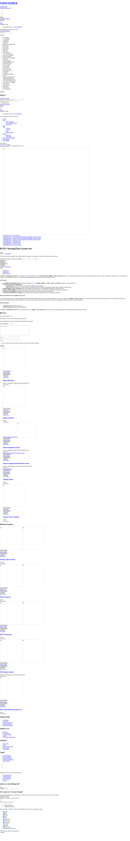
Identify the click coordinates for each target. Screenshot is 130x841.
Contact (8, 129)
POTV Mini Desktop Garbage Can (11, 709)
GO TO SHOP (18, 27)
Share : (1, 268)
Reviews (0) (6, 272)
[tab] (66, 270)
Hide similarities (8, 805)
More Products (6, 273)
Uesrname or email (4, 99)
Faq (7, 131)
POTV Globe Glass (6, 634)
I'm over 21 (3, 796)
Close (1, 23)
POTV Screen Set (5, 597)
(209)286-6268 (3, 6)
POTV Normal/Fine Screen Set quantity (11, 259)
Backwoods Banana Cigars (11, 447)
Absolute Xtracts (8, 479)
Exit (8, 796)
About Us (8, 128)
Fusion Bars (9, 124)
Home (1, 146)
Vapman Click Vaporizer (7, 559)
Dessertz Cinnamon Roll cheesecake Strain (16, 463)
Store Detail (9, 136)
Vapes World (8, 253)
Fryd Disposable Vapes (11, 123)
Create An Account (4, 98)
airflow (33, 285)
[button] (65, 21)
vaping (29, 277)
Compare (3, 265)
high (72, 276)
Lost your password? (5, 104)
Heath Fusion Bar (8, 418)
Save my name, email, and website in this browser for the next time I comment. (20, 343)
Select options (6, 373)
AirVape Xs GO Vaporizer (11, 517)
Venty (58, 283)
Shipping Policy (10, 132)
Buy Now (3, 262)
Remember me (5, 103)
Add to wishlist (4, 263)
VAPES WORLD (8, 3)
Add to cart (3, 260)
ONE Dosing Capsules (7, 672)
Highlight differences (10, 806)
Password (2, 101)
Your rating (2, 323)
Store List (8, 135)
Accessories (6, 146)
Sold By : (2, 253)
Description (6, 270)
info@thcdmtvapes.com (5, 8)
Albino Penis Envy (9, 380)
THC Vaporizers (10, 121)
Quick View (6, 377)
